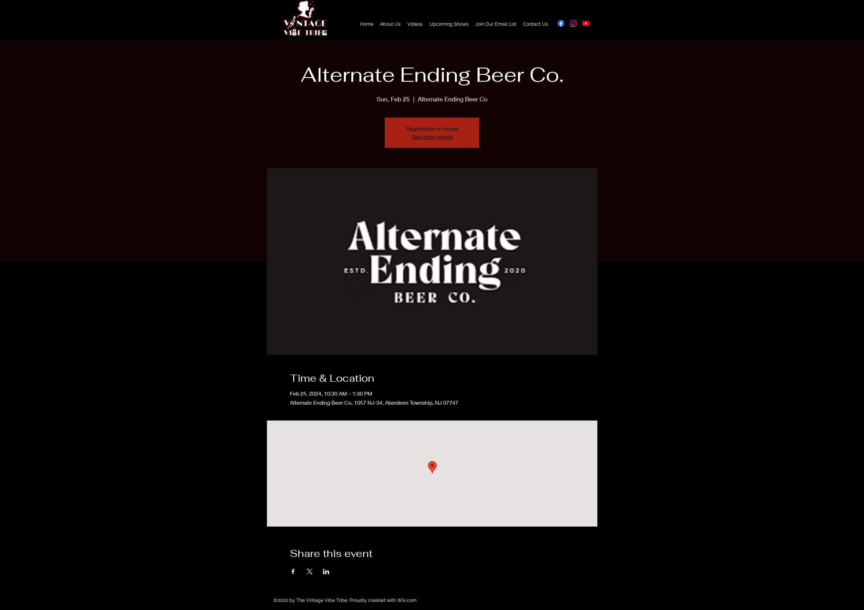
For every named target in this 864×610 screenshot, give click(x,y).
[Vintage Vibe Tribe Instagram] (573, 23)
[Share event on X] (309, 571)
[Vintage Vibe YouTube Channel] (586, 23)
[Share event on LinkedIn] (326, 571)
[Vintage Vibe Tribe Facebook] (561, 23)
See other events (432, 136)
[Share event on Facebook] (293, 571)
